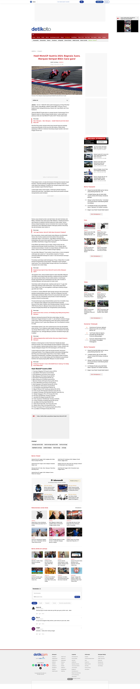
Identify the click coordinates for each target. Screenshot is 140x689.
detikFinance (54, 660)
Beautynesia (100, 662)
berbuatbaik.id (75, 656)
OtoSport (67, 37)
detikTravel (63, 656)
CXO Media (100, 665)
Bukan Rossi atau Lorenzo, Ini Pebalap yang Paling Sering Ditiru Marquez (51, 313)
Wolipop (63, 662)
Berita (38, 37)
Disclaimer (87, 669)
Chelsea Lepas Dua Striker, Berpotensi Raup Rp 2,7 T (73, 540)
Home (33, 37)
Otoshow (54, 40)
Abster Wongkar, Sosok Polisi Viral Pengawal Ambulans (101, 170)
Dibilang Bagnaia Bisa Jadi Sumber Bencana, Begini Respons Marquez (50, 339)
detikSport (54, 665)
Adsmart (73, 660)
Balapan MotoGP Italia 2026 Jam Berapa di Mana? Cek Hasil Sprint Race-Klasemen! (70, 464)
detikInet (54, 662)
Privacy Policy (88, 667)
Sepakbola (54, 667)
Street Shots (68, 40)
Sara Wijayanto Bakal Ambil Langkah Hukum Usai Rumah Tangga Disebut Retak (56, 524)
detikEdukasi (54, 658)
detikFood (63, 658)
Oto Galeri (94, 37)
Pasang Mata (74, 658)
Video (99, 37)
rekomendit (74, 676)
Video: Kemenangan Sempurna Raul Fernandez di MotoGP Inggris (89, 311)
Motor (47, 37)
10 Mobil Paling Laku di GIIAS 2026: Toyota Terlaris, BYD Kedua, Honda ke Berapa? (98, 196)
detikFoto (63, 667)
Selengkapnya (78, 507)
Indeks (104, 37)
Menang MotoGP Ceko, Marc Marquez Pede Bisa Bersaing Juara (43, 468)
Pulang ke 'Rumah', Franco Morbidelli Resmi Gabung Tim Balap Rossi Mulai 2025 (51, 364)
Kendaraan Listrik (54, 37)
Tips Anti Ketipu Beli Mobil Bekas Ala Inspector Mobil (100, 147)
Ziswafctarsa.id (75, 671)
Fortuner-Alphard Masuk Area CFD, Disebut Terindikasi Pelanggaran (97, 340)
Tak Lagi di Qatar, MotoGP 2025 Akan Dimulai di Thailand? (49, 232)
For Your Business (75, 674)
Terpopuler (36, 40)
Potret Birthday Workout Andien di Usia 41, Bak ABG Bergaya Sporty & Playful (57, 541)
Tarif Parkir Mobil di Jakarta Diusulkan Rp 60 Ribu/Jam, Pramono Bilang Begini (96, 334)
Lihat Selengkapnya (95, 214)
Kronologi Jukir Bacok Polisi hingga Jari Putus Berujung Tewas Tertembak (73, 524)
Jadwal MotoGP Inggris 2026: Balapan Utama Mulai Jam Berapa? (42, 473)
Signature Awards (75, 663)
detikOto (34, 51)
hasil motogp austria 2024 (51, 444)
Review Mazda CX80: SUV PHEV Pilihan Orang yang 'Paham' (89, 295)
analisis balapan (48, 447)
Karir (86, 660)
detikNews (54, 656)
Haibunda (100, 660)
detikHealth (63, 660)
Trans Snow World (75, 665)
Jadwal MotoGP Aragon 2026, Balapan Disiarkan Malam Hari (43, 464)
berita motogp (63, 444)
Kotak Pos (87, 662)
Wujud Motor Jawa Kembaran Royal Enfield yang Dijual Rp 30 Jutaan (39, 524)
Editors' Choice (92, 40)
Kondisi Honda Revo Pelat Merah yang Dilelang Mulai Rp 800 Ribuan (89, 249)
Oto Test (87, 37)
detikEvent (74, 662)
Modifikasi (74, 37)
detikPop (63, 671)
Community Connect (76, 678)
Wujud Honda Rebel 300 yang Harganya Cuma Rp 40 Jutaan (102, 249)
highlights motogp (37, 447)
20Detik (62, 665)
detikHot (54, 663)
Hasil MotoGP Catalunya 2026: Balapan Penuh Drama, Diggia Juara (69, 460)
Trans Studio (74, 667)
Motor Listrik (83, 40)
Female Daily (100, 663)
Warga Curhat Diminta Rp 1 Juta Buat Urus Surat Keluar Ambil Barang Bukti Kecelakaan (98, 201)
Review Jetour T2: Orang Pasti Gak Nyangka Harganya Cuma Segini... (101, 295)
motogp (64, 447)
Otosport (39, 51)
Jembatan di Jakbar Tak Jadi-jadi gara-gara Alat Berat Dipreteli (63, 578)
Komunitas (43, 40)
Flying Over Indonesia (76, 672)
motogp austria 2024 (37, 444)
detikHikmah (63, 669)
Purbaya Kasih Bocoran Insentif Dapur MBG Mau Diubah (49, 563)
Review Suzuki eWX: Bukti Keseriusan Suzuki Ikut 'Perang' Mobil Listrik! (100, 163)
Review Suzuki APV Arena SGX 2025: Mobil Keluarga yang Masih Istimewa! (101, 155)
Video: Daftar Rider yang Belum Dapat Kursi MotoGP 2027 (52, 416)
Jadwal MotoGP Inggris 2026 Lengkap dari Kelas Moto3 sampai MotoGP (43, 460)
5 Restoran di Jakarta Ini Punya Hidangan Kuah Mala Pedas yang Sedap (50, 579)
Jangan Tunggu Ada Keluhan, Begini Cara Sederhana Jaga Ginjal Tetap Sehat (76, 579)
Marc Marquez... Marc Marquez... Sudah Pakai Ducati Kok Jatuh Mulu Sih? (51, 121)
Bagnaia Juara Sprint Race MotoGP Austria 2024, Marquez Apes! (49, 270)
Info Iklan (87, 665)
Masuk (106, 1)
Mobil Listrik (76, 40)
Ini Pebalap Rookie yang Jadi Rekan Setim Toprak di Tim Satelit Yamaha (97, 206)
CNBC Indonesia (101, 658)
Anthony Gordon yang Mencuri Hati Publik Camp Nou (37, 578)
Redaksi (86, 656)
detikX (62, 663)
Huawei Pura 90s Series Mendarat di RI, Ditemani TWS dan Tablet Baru (76, 563)
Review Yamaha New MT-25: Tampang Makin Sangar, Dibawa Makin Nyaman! (100, 178)
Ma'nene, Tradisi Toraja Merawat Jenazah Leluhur (37, 562)
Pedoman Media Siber (89, 658)
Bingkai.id (74, 669)
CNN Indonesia (101, 656)
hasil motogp (56, 447)
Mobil (42, 37)
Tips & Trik (81, 37)
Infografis (60, 40)
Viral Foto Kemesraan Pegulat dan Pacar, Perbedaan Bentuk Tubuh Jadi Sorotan (39, 541)
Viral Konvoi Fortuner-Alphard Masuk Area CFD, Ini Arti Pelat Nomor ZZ (97, 329)
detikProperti (54, 671)
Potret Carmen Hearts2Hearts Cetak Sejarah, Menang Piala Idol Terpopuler (63, 563)
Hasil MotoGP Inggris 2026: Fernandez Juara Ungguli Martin (68, 468)
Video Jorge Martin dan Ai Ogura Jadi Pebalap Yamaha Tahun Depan (102, 311)
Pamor (48, 40)
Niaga (62, 37)
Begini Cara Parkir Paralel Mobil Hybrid (98, 210)
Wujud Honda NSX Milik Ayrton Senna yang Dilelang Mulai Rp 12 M (98, 190)
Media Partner (88, 663)
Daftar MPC (99, 1)
